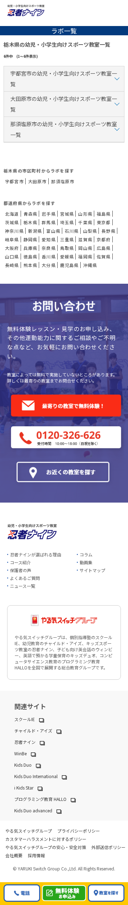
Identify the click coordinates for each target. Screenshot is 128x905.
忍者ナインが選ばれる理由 (35, 554)
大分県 (49, 265)
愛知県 (49, 239)
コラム (86, 554)
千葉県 (85, 222)
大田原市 (37, 181)
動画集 (86, 562)
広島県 (104, 248)
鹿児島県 (69, 265)
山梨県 (90, 231)
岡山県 (85, 248)
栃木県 (30, 222)
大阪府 (12, 248)
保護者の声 (20, 570)
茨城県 (12, 222)
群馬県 (49, 222)
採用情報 (36, 855)
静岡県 (30, 239)
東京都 (104, 222)
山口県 (12, 256)
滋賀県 (85, 239)
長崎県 (12, 265)
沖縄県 (90, 265)
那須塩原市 (63, 181)
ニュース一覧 (22, 586)
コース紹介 (20, 562)
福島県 (104, 214)
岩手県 (49, 214)
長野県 (108, 231)
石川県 (72, 231)
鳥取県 (67, 248)
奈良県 (49, 248)
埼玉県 (67, 222)
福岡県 (85, 256)
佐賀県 (104, 256)
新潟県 (35, 231)
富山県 (53, 231)
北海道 (12, 214)
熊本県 (30, 265)
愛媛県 (67, 256)
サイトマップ (92, 570)
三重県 (67, 239)
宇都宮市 (14, 181)
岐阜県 (12, 239)
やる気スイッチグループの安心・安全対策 (45, 847)
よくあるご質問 (25, 578)
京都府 (104, 239)
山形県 (85, 214)
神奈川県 (14, 231)
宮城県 (67, 214)
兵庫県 (30, 248)
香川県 (49, 256)
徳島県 (30, 256)
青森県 (30, 214)
